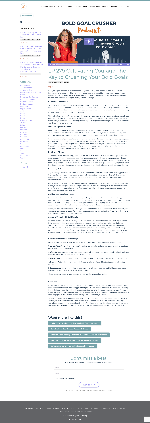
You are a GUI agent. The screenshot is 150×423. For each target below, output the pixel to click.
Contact (70, 6)
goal (22, 111)
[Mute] (121, 64)
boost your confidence (29, 97)
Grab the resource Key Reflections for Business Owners (74, 340)
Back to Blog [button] (27, 15)
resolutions (24, 146)
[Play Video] (50, 64)
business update (27, 104)
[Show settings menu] (124, 64)
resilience (24, 144)
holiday (23, 118)
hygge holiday (26, 120)
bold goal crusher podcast (55, 82)
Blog (85, 6)
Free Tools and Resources (112, 6)
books (22, 95)
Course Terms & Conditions (81, 411)
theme (23, 153)
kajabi (22, 125)
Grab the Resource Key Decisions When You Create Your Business (79, 335)
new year (24, 132)
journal (23, 123)
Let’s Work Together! (57, 6)
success (23, 149)
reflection (24, 142)
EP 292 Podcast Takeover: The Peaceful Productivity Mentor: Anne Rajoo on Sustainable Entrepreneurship (31, 67)
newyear (23, 134)
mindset (23, 130)
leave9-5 (23, 127)
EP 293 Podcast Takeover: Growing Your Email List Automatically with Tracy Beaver (31, 49)
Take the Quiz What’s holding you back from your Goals (74, 323)
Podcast (78, 6)
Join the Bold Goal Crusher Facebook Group (69, 329)
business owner (26, 102)
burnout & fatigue (27, 99)
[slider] (87, 64)
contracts (24, 106)
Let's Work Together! (43, 409)
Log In (126, 6)
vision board (25, 156)
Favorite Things (94, 6)
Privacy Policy (63, 411)
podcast (66, 82)
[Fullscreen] (128, 64)
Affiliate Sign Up (118, 409)
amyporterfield (26, 90)
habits (22, 116)
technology (24, 151)
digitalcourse (25, 109)
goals (22, 113)
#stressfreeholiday (27, 88)
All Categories (25, 85)
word (22, 158)
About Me (44, 6)
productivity (25, 139)
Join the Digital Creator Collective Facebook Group (72, 346)
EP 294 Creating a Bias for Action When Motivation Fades (31, 35)
